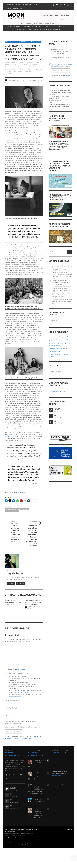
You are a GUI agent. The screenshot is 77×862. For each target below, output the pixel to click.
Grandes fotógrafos (12, 511)
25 (47, 760)
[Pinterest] (61, 5)
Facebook (21, 583)
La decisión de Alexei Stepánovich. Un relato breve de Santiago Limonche (36, 789)
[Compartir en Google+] (35, 82)
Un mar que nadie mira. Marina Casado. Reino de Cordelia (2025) (62, 268)
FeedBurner (66, 75)
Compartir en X (35, 240)
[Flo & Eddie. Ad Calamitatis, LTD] (30, 800)
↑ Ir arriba (69, 829)
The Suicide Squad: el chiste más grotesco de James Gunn (34, 602)
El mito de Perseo (54, 351)
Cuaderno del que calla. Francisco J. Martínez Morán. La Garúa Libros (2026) (62, 274)
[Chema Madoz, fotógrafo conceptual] (13, 613)
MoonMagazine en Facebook (58, 391)
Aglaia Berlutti (12, 41)
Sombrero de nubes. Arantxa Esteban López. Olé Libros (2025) (61, 295)
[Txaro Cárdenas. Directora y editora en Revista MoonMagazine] (30, 810)
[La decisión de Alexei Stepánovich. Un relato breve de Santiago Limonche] (30, 786)
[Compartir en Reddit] (41, 82)
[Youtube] (68, 5)
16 (47, 773)
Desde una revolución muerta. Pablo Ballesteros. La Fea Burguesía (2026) (61, 289)
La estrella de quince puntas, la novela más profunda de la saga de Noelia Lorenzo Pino (60, 339)
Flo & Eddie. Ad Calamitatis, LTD (39, 801)
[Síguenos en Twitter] (51, 410)
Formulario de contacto (22, 692)
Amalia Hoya (11, 604)
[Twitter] (64, 5)
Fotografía (35, 41)
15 (47, 809)
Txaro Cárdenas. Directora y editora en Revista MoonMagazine (35, 813)
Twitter (12, 583)
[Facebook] (50, 5)
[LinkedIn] (57, 5)
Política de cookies (66, 785)
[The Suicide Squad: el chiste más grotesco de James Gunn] (34, 615)
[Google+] (53, 5)
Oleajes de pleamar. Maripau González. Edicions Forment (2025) (61, 282)
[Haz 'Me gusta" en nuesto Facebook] (51, 416)
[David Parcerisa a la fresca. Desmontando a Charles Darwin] (30, 761)
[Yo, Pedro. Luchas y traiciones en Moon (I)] (30, 774)
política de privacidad (19, 670)
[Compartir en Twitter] (41, 80)
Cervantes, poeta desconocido (58, 349)
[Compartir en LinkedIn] (38, 82)
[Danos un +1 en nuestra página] (7, 807)
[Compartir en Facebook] (38, 80)
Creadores (24, 41)
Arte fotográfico (22, 509)
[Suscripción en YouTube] (51, 422)
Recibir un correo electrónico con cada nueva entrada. (23, 727)
